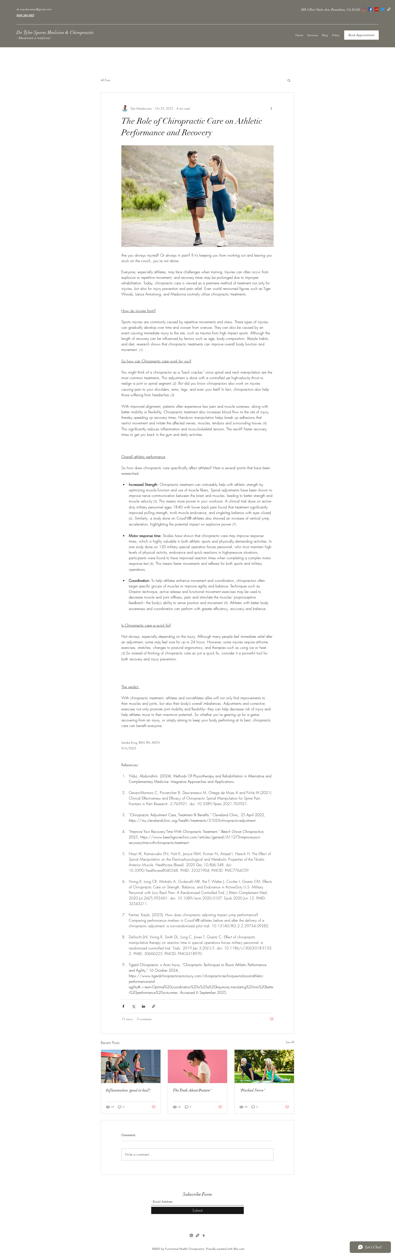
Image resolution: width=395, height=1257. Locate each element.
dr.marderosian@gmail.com (34, 9)
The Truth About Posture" (192, 1090)
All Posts (105, 80)
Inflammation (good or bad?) (128, 1090)
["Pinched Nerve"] (264, 1066)
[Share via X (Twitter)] (133, 1006)
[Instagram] (191, 1235)
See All (290, 1042)
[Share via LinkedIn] (143, 1006)
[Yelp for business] (204, 1235)
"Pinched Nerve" (252, 1090)
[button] (289, 80)
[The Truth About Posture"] (197, 1066)
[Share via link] (154, 1006)
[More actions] (271, 108)
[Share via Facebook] (123, 1006)
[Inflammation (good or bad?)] (130, 1066)
